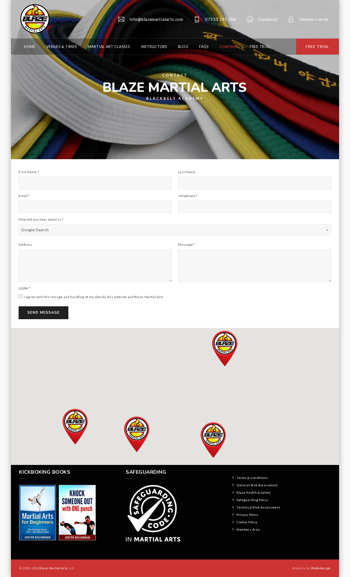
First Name (29, 172)
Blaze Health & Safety (254, 492)
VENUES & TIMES (61, 46)
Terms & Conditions (252, 477)
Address (26, 244)
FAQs (204, 46)
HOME (30, 46)
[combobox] (175, 229)
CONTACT (229, 46)
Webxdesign (321, 568)
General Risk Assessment (257, 485)
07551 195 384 (220, 19)
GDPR (24, 288)
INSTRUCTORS (154, 46)
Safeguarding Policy (252, 500)
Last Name (186, 172)
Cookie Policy (247, 522)
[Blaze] (34, 19)
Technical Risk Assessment (258, 507)
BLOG (183, 46)
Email (24, 196)
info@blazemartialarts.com (156, 19)
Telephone (188, 196)
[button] (225, 348)
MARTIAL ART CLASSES (109, 46)
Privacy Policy (247, 514)
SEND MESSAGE (43, 312)
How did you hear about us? (41, 219)
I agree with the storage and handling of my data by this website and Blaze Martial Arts (94, 297)
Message (186, 244)
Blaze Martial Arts (53, 568)
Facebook (268, 19)
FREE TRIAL (317, 46)
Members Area (313, 19)
